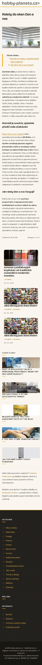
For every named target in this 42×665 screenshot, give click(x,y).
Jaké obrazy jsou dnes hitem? (20, 305)
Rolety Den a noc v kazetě (13, 134)
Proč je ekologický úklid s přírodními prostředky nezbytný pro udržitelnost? (20, 371)
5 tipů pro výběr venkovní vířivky (21, 439)
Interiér (37, 237)
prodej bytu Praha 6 (10, 493)
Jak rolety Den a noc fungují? (22, 65)
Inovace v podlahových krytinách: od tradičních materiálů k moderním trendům (18, 271)
